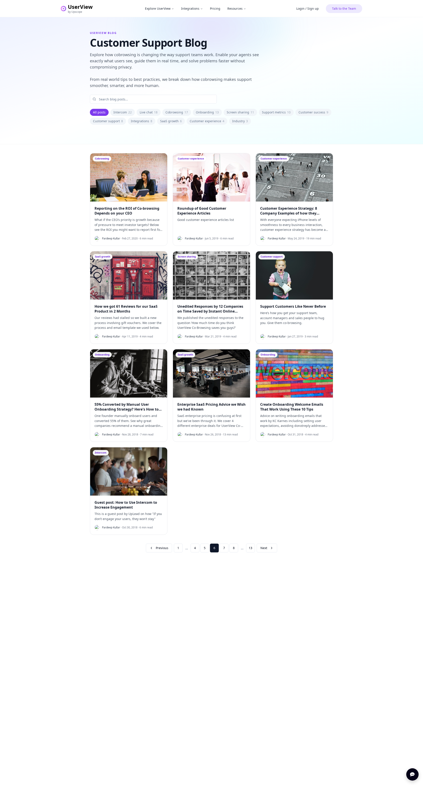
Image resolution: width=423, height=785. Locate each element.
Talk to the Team (344, 8)
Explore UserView (158, 8)
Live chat (149, 112)
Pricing (215, 8)
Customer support (108, 121)
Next (263, 548)
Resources (235, 8)
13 (250, 548)
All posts (99, 112)
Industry (240, 121)
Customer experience (207, 121)
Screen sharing (240, 112)
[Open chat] (412, 774)
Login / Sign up (307, 8)
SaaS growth (171, 121)
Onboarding (207, 112)
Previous (162, 548)
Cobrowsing (176, 112)
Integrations (190, 8)
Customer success (313, 112)
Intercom (122, 112)
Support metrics (276, 112)
